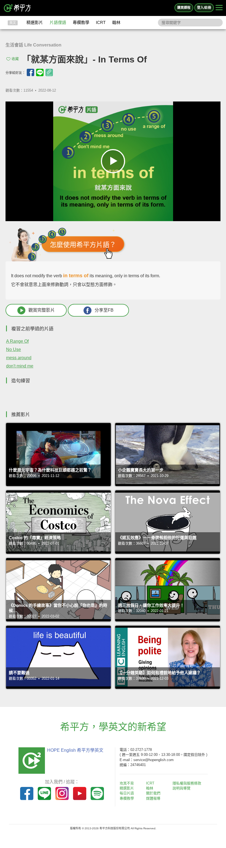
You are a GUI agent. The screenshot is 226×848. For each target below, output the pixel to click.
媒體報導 (153, 798)
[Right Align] (219, 8)
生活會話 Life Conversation (33, 45)
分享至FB (104, 310)
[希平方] (17, 8)
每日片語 (127, 793)
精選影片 (34, 22)
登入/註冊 (204, 8)
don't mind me (19, 366)
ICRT (101, 22)
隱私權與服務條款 (187, 783)
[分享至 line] (40, 72)
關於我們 (153, 793)
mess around (18, 357)
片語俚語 (58, 22)
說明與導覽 (181, 788)
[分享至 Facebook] (30, 72)
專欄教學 (81, 22)
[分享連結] (49, 72)
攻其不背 (127, 783)
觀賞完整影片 (41, 310)
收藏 (15, 59)
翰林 (116, 22)
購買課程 (183, 8)
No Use (13, 349)
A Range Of (17, 341)
